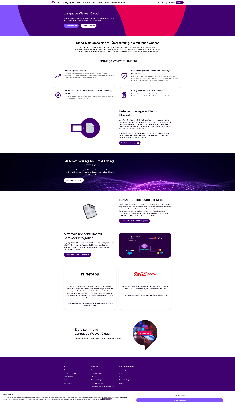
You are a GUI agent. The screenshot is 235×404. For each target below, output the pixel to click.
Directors (93, 376)
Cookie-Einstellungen (179, 395)
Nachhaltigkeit (68, 383)
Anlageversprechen (97, 373)
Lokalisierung (122, 370)
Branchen (121, 383)
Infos (65, 380)
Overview (94, 370)
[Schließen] (232, 397)
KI (119, 376)
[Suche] (159, 2)
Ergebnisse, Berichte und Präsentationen (102, 386)
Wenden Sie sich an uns (70, 373)
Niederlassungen (69, 376)
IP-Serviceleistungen (124, 380)
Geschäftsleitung (96, 380)
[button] (55, 2)
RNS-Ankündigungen (97, 383)
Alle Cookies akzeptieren (179, 400)
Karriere (66, 370)
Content (121, 373)
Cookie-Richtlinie (107, 399)
